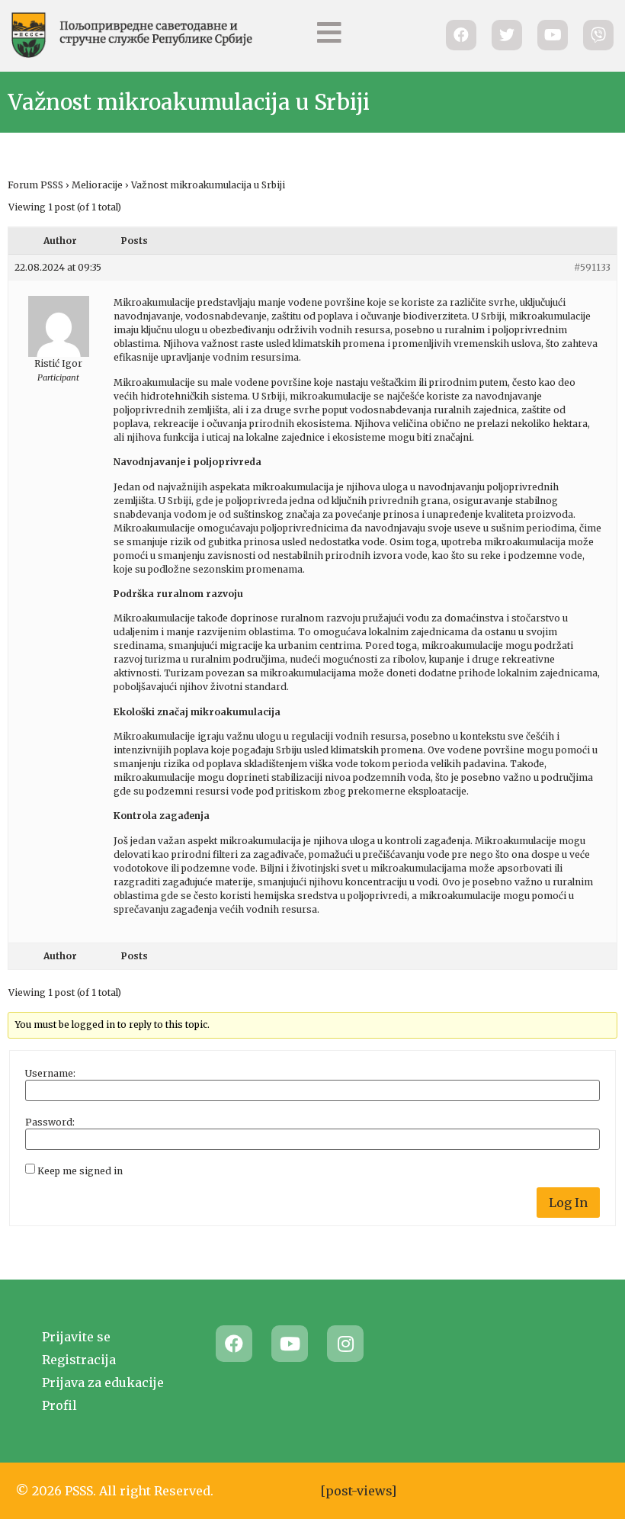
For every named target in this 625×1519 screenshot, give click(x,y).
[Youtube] (289, 1343)
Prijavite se (76, 1336)
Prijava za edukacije (103, 1382)
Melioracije (97, 185)
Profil (59, 1405)
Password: (50, 1122)
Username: (50, 1073)
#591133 (592, 267)
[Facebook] (234, 1343)
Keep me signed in (80, 1171)
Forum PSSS (35, 185)
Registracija (79, 1359)
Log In (568, 1202)
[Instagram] (345, 1343)
